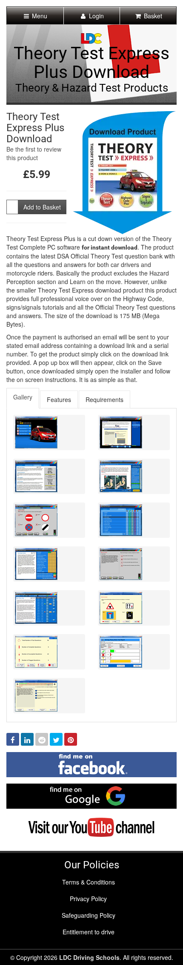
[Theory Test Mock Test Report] (134, 651)
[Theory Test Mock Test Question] (134, 608)
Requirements (104, 399)
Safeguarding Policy (88, 915)
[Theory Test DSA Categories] (134, 520)
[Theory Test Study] (49, 476)
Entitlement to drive (88, 932)
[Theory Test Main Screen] (49, 432)
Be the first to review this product (33, 153)
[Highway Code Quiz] (49, 520)
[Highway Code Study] (134, 476)
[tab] (23, 398)
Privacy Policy (88, 898)
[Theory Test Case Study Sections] (49, 564)
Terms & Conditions (88, 882)
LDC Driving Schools (89, 957)
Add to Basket (42, 207)
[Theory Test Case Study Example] (134, 564)
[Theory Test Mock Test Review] (49, 651)
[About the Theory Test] (134, 432)
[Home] (91, 37)
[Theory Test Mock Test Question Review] (49, 695)
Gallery (22, 397)
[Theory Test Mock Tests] (49, 608)
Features (59, 399)
